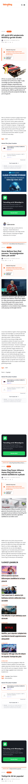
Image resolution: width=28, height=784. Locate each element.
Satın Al (9, 149)
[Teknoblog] (7, 4)
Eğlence (8, 466)
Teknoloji (9, 31)
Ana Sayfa (3, 31)
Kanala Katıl (14, 213)
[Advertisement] (14, 418)
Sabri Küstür (6, 40)
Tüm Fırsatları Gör (13, 163)
